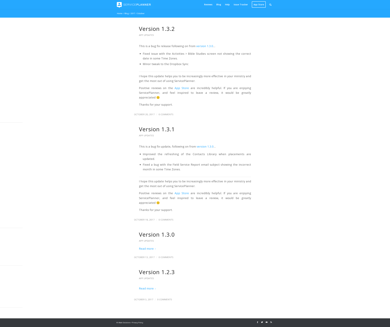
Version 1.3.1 (157, 129)
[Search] (270, 4)
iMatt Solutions (124, 322)
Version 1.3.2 (157, 29)
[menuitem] (208, 4)
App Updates (146, 34)
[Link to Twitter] (262, 322)
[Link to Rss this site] (271, 322)
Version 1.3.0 (157, 234)
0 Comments (166, 114)
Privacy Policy (137, 322)
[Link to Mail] (266, 322)
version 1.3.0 (204, 46)
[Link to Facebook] (257, 322)
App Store (182, 88)
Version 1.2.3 (157, 272)
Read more (146, 248)
